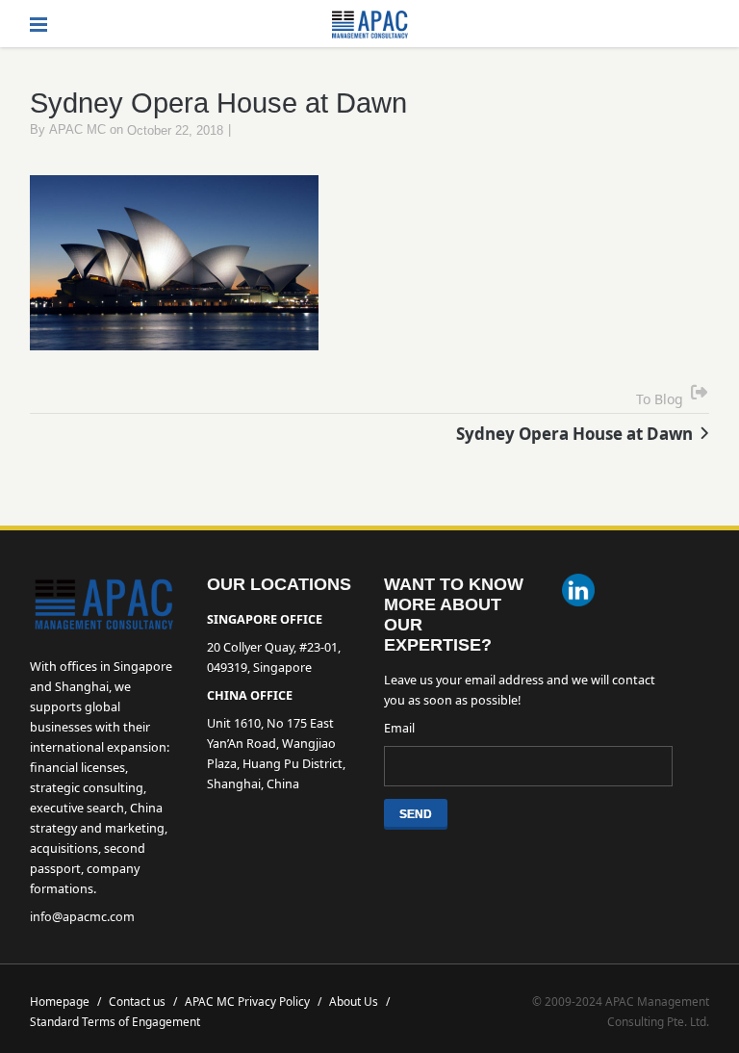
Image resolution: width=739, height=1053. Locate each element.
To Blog (659, 399)
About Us (359, 1001)
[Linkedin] (578, 592)
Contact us (143, 1001)
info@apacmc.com (82, 917)
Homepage (65, 1001)
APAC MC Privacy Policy (253, 1001)
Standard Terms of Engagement (115, 1021)
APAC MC (77, 130)
